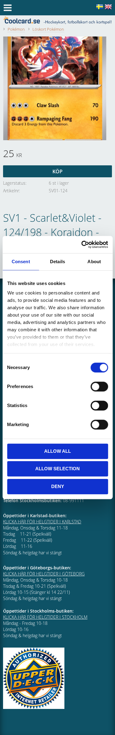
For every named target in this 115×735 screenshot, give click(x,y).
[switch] (99, 386)
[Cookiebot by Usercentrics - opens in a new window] (82, 244)
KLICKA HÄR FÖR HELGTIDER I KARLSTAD (42, 522)
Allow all (57, 451)
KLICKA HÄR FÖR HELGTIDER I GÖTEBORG (44, 574)
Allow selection (57, 468)
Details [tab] (57, 261)
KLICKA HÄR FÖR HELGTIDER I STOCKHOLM (45, 617)
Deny (57, 486)
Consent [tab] (21, 261)
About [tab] (94, 261)
